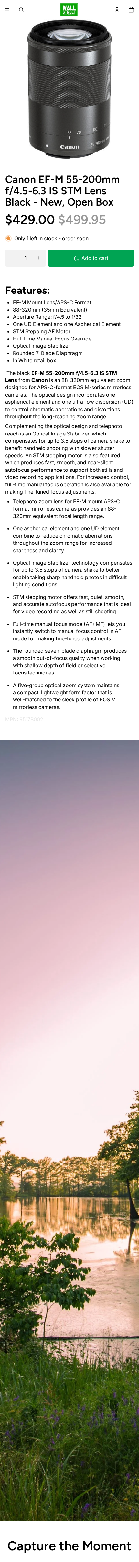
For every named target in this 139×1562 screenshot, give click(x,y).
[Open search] (21, 10)
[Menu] (7, 9)
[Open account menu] (117, 10)
